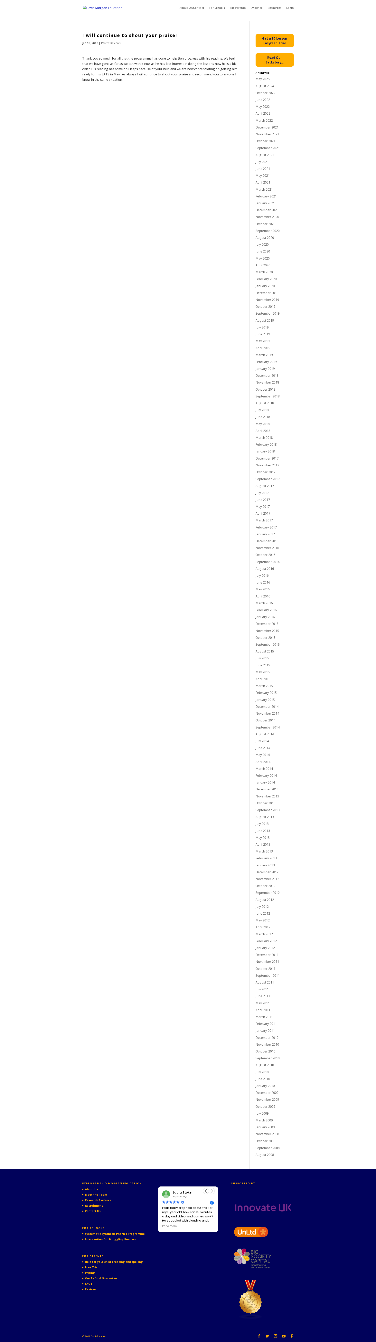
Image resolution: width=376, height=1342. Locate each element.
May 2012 (263, 920)
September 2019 (268, 313)
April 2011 (263, 1010)
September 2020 (268, 231)
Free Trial (91, 1267)
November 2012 (267, 879)
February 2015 (266, 692)
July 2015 (262, 658)
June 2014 (263, 748)
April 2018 (263, 431)
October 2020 (265, 224)
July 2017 (262, 493)
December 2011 (267, 955)
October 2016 (265, 555)
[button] (212, 1191)
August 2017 (265, 486)
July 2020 (262, 244)
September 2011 (268, 975)
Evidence (256, 8)
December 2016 (267, 541)
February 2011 (266, 1024)
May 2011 (263, 1003)
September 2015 (268, 644)
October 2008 (265, 1141)
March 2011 (264, 1017)
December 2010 (267, 1037)
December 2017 (267, 458)
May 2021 (263, 175)
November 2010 (267, 1044)
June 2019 (263, 334)
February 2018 (266, 444)
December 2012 (267, 872)
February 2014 (266, 775)
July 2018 (262, 410)
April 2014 (263, 762)
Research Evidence (98, 1200)
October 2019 (265, 306)
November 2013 (267, 796)
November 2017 (267, 465)
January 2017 (265, 534)
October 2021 (265, 141)
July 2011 (262, 989)
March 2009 (264, 1120)
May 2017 (263, 506)
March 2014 (264, 768)
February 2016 (266, 610)
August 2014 (265, 734)
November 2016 (267, 548)
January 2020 (265, 286)
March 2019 (264, 355)
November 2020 (267, 217)
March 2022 (264, 120)
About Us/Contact (192, 8)
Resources (274, 8)
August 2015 (265, 651)
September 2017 (268, 479)
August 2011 (265, 982)
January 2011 (265, 1030)
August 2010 (265, 1065)
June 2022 (263, 100)
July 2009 (262, 1113)
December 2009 (267, 1092)
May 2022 (263, 106)
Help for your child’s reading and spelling (114, 1262)
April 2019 (263, 348)
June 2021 (263, 169)
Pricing (90, 1273)
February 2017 (266, 527)
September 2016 (268, 562)
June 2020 (263, 251)
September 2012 (268, 892)
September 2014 (268, 727)
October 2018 (265, 389)
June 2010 (263, 1079)
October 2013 (265, 803)
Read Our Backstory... (275, 59)
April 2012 (263, 927)
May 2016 (263, 589)
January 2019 (265, 368)
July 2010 (262, 1072)
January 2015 (265, 700)
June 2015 (263, 665)
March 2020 (264, 272)
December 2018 (267, 375)
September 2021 (268, 148)
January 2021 (265, 203)
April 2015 (263, 679)
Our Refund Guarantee (101, 1278)
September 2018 (268, 396)
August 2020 (265, 237)
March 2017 (264, 520)
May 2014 (263, 755)
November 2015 (267, 631)
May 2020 (263, 258)
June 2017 (263, 500)
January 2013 (265, 865)
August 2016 (265, 568)
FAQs (88, 1284)
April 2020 (263, 265)
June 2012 (263, 913)
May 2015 (263, 672)
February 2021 (266, 196)
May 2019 (263, 341)
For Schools (217, 8)
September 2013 (268, 810)
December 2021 (267, 127)
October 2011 (265, 968)
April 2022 (263, 113)
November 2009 (267, 1099)
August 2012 (265, 900)
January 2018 (265, 451)
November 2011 (267, 961)
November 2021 (267, 134)
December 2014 (267, 706)
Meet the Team (96, 1194)
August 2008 (265, 1155)
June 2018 (263, 417)
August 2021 (265, 155)
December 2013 (267, 789)
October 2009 (265, 1106)
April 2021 (263, 182)
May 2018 (263, 424)
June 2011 (263, 996)
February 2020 (266, 279)
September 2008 (268, 1148)
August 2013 (265, 817)
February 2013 (266, 858)
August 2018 (265, 403)
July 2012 (262, 906)
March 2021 (264, 189)
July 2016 (262, 575)
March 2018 (264, 437)
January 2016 (265, 617)
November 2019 (267, 300)
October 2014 (265, 720)
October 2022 (265, 93)
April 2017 (263, 513)
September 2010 (268, 1058)
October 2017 (265, 472)
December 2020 (267, 210)
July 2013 (262, 824)
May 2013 (263, 837)
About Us (91, 1189)
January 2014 (265, 782)
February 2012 (266, 941)
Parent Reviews (111, 43)
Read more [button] (169, 1226)
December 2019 (267, 293)
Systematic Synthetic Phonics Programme (115, 1234)
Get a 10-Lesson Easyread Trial (274, 40)
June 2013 (263, 831)
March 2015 (264, 686)
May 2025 (263, 79)
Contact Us (93, 1211)
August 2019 (265, 320)
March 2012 (264, 934)
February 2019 (266, 362)
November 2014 (267, 713)
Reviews (91, 1289)
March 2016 (264, 603)
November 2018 (267, 382)
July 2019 (262, 327)
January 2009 (265, 1127)
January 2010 (265, 1086)
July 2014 (262, 741)
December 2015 (267, 624)
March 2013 (264, 851)
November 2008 (267, 1134)
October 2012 (265, 886)
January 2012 (265, 948)
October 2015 (265, 637)
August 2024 (265, 86)
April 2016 (263, 596)
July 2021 (262, 162)
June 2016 (263, 582)
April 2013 (263, 844)
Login (290, 8)
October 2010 (265, 1051)
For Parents (238, 8)
